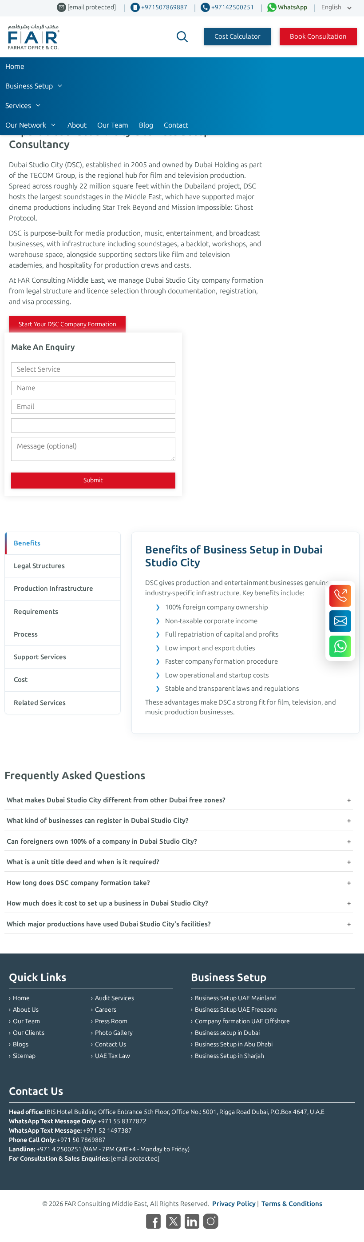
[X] (173, 1223)
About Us (26, 1010)
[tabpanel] (245, 632)
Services (18, 105)
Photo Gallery (114, 1033)
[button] (182, 36)
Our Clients (28, 1033)
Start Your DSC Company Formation (67, 324)
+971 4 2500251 (59, 1149)
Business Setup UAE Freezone (236, 1010)
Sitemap (24, 1056)
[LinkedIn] (192, 1223)
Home (14, 66)
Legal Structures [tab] (39, 566)
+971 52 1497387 (107, 1130)
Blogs (20, 1044)
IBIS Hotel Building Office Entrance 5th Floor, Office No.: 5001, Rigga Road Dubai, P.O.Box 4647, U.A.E (184, 1112)
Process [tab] (26, 634)
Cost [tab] (21, 680)
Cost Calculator (237, 36)
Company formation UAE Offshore (242, 1021)
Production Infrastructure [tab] (53, 589)
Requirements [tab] (36, 612)
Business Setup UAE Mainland (236, 998)
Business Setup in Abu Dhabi (234, 1044)
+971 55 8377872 (122, 1121)
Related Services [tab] (40, 703)
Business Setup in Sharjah (229, 1056)
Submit (93, 480)
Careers (105, 1010)
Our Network (25, 125)
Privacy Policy (234, 1204)
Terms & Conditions (291, 1204)
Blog (146, 125)
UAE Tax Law (112, 1056)
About (77, 125)
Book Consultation (318, 36)
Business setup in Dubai (227, 1033)
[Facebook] (153, 1223)
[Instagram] (210, 1223)
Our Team (112, 125)
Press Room (111, 1021)
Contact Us (110, 1044)
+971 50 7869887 (81, 1140)
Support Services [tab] (40, 657)
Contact (176, 125)
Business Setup (29, 86)
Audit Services (114, 998)
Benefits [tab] (27, 543)
